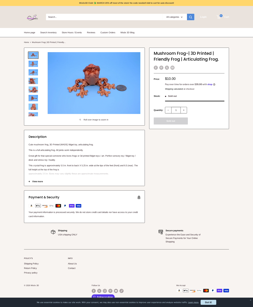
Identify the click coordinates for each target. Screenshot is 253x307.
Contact (71, 268)
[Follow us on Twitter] (99, 291)
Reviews (91, 32)
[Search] (190, 17)
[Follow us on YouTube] (116, 291)
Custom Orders (107, 32)
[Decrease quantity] (168, 110)
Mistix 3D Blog (127, 32)
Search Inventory (48, 32)
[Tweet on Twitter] (167, 67)
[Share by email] (172, 67)
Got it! (208, 302)
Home (26, 42)
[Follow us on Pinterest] (110, 291)
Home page (29, 32)
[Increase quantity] (184, 110)
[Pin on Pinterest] (161, 67)
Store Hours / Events (72, 32)
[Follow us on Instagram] (105, 291)
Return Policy (30, 268)
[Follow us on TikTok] (121, 291)
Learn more (193, 302)
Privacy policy (30, 272)
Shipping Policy (31, 263)
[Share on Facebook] (156, 67)
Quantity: (158, 110)
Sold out (170, 121)
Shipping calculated (174, 89)
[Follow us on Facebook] (94, 291)
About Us (72, 263)
